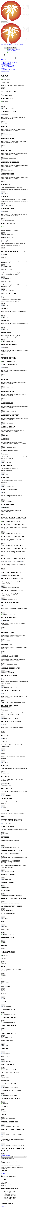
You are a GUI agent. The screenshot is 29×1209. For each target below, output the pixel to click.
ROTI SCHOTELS (6, 61)
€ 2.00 (2, 893)
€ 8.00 (2, 88)
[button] (14, 72)
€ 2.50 (2, 832)
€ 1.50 (2, 845)
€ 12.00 (3, 374)
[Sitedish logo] (3, 1173)
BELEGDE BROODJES (7, 66)
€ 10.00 (3, 771)
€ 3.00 (2, 856)
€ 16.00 (3, 277)
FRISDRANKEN (5, 71)
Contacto (21, 44)
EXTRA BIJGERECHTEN (8, 69)
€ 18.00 (3, 204)
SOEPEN (3, 59)
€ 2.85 (2, 961)
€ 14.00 (3, 133)
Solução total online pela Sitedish (9, 1207)
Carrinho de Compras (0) (7, 1156)
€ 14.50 (3, 265)
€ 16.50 (3, 543)
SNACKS (3, 68)
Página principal (5, 44)
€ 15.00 (3, 531)
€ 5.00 (2, 586)
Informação (15, 44)
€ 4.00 (2, 783)
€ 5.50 (2, 612)
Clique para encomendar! (20, 1156)
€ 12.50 (3, 106)
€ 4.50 (2, 671)
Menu (10, 44)
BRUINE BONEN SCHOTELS (9, 65)
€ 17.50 (3, 181)
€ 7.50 (2, 749)
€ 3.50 (2, 761)
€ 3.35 (2, 973)
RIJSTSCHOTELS (6, 64)
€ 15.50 (3, 157)
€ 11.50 (3, 121)
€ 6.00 (2, 909)
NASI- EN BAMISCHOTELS (9, 62)
